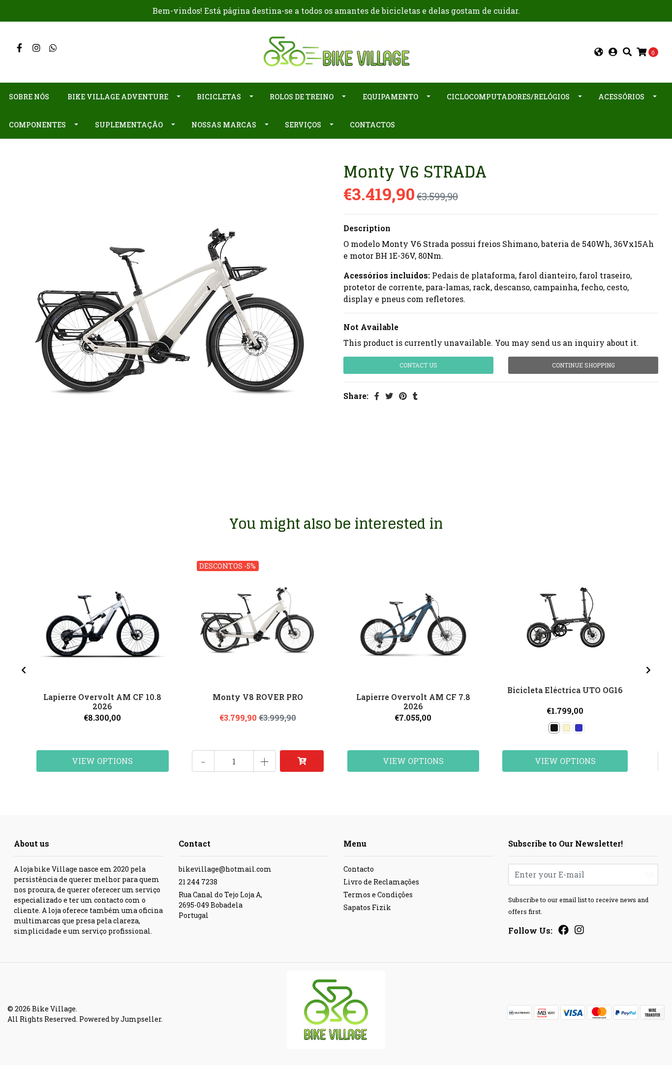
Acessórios (621, 96)
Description (367, 228)
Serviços (303, 124)
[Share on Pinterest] (403, 396)
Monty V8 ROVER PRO (258, 697)
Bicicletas (219, 96)
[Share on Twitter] (389, 396)
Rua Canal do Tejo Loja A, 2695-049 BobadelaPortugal (220, 905)
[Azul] (578, 727)
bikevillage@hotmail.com (225, 869)
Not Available (370, 327)
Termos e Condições (378, 894)
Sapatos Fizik (367, 907)
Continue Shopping (583, 365)
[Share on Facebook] (376, 396)
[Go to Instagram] (36, 48)
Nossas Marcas (223, 124)
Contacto (358, 869)
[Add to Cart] (302, 761)
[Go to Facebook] (19, 48)
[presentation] (23, 670)
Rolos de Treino (302, 96)
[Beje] (566, 727)
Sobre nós (29, 96)
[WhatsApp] (53, 48)
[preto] (554, 727)
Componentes (37, 124)
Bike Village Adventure (117, 96)
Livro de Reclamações (381, 881)
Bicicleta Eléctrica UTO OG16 (565, 690)
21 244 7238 (198, 881)
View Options (102, 761)
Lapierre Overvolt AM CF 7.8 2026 (413, 701)
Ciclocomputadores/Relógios (508, 96)
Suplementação (129, 124)
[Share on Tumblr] (415, 396)
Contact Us (418, 365)
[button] (599, 52)
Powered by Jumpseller (120, 1019)
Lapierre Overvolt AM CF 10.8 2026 (102, 701)
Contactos (372, 124)
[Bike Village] (336, 51)
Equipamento (390, 96)
